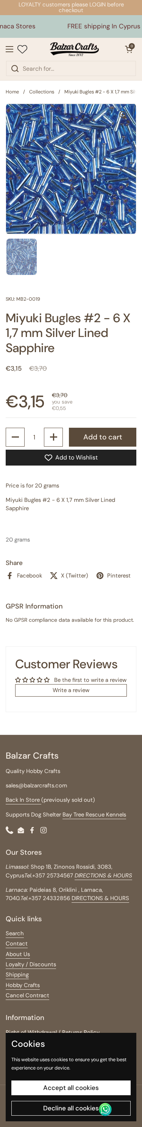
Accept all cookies (71, 1088)
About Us (18, 954)
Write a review (71, 690)
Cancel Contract (27, 995)
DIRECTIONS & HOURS (100, 898)
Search (15, 933)
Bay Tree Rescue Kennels (94, 814)
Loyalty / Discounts (31, 964)
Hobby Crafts (23, 985)
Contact (17, 943)
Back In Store (23, 800)
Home (12, 91)
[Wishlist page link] (22, 49)
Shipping (17, 974)
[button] (128, 49)
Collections (41, 91)
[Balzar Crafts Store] (74, 49)
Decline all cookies (71, 1108)
